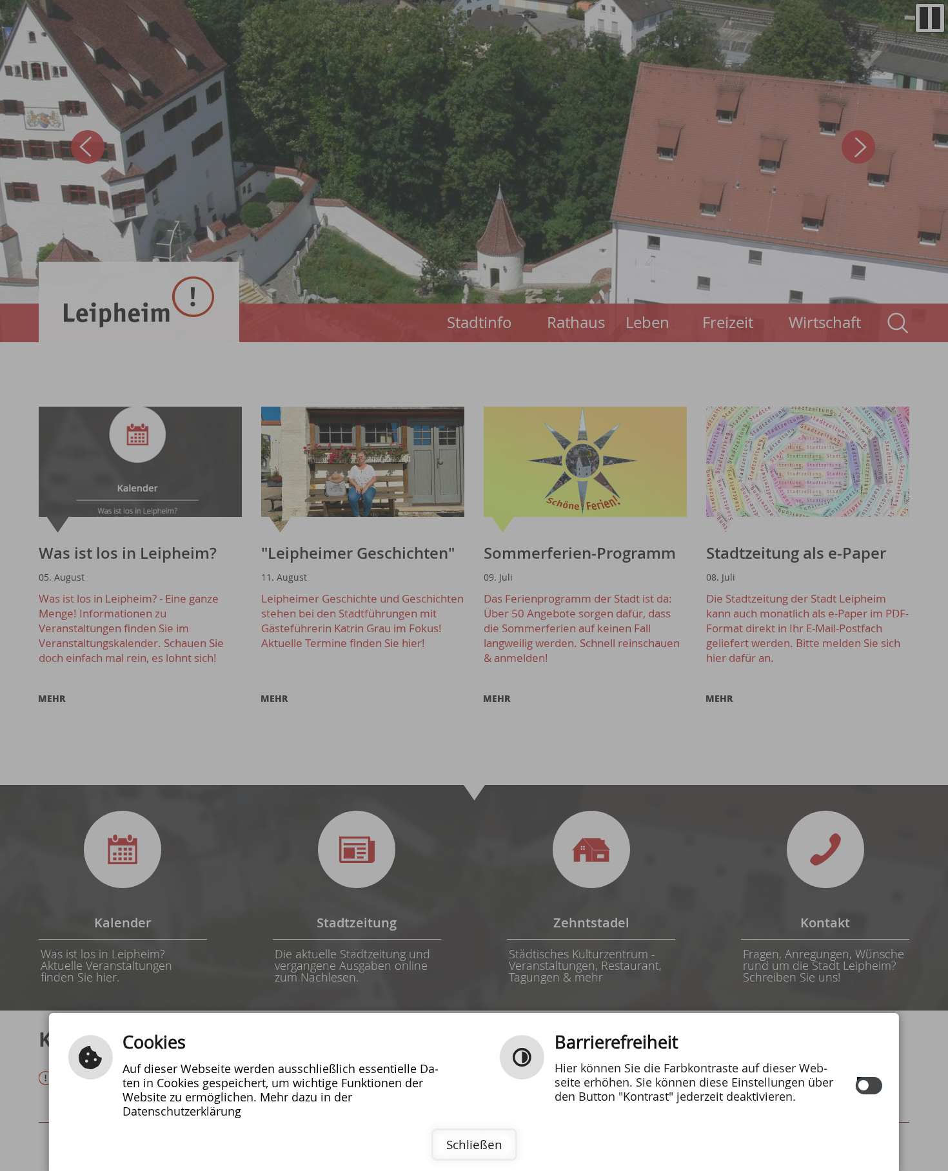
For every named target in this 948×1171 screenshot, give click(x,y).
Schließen (474, 1144)
